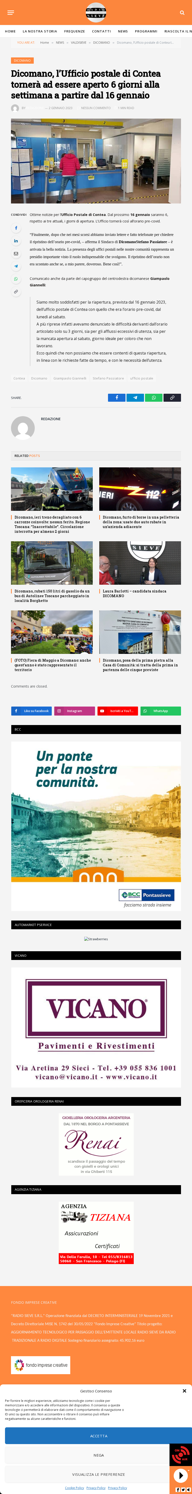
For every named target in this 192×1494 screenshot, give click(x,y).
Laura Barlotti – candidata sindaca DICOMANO (134, 593)
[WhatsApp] (16, 279)
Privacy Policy (96, 1488)
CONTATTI (101, 31)
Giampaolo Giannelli (70, 378)
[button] (184, 1390)
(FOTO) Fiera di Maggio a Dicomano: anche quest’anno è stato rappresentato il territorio (52, 665)
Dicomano (39, 378)
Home (10, 31)
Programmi (146, 31)
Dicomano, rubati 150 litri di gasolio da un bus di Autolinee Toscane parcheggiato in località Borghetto (52, 596)
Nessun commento (96, 108)
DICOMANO (22, 60)
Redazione (35, 108)
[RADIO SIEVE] (96, 12)
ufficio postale (142, 378)
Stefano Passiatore (108, 378)
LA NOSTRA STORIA (40, 31)
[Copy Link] (16, 292)
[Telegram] (16, 266)
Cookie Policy (74, 1488)
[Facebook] (16, 228)
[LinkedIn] (16, 241)
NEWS (123, 31)
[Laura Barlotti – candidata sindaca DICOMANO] (140, 563)
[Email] (16, 253)
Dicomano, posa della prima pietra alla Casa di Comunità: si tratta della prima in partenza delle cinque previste (140, 665)
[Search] (181, 12)
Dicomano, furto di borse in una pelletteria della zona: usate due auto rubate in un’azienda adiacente (141, 522)
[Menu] (11, 12)
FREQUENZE (74, 31)
